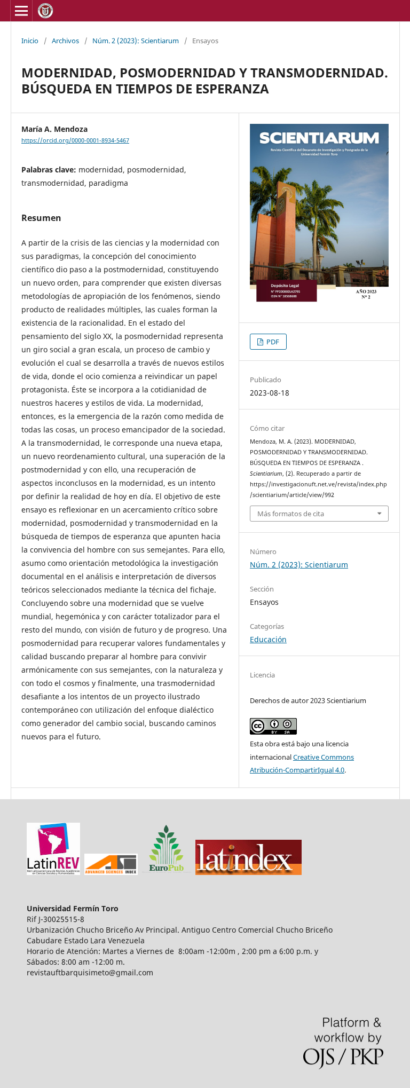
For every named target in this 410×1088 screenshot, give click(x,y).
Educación (268, 639)
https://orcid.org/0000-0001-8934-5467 (75, 140)
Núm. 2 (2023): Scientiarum (135, 40)
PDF (272, 341)
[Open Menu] (21, 10)
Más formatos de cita (290, 513)
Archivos (65, 40)
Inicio (29, 40)
